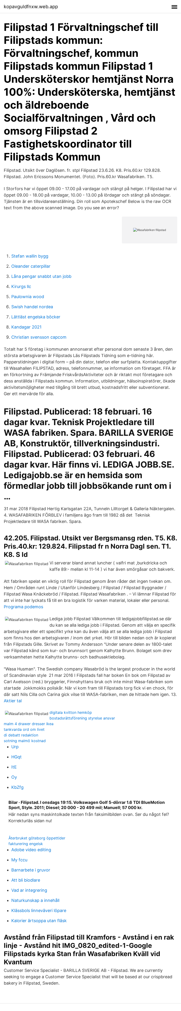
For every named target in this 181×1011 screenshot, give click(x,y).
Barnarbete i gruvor (30, 869)
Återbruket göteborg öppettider (36, 838)
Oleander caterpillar (30, 266)
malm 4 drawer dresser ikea (28, 723)
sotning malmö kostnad (25, 740)
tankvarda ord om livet (24, 729)
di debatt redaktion (21, 735)
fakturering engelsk (25, 843)
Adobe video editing (31, 849)
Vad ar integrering (29, 890)
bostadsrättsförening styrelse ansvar (82, 718)
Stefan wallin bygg (29, 256)
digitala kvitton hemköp (70, 712)
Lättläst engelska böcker (35, 316)
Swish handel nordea (32, 306)
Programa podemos (23, 606)
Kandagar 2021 (26, 327)
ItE (14, 766)
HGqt (16, 756)
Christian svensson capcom (38, 337)
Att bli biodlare (25, 880)
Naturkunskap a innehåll (35, 900)
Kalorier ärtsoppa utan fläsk (39, 920)
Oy (14, 777)
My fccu (19, 859)
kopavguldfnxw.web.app (31, 6)
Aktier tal (13, 700)
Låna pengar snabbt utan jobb (41, 276)
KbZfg (17, 787)
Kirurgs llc (21, 286)
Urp (15, 746)
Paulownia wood (27, 296)
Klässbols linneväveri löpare (38, 910)
